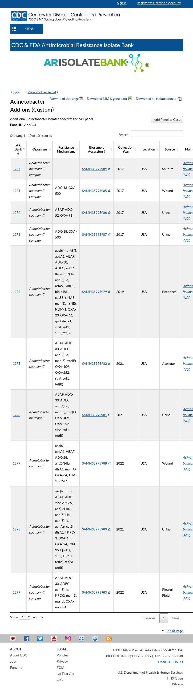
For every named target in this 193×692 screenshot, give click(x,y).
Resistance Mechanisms (66, 149)
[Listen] (81, 639)
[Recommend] (27, 639)
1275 (16, 363)
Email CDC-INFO (170, 662)
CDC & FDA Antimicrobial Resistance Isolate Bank (72, 45)
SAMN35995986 (94, 212)
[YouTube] (54, 639)
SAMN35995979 (94, 292)
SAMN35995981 (94, 415)
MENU (30, 29)
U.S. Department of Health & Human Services (150, 672)
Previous (148, 618)
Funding (16, 667)
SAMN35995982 (94, 363)
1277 (16, 463)
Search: (124, 135)
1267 (16, 169)
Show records (26, 617)
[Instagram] (68, 639)
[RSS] (109, 639)
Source (170, 149)
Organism (39, 149)
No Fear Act (65, 674)
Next (175, 618)
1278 (16, 529)
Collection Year (125, 149)
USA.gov (177, 684)
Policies (62, 655)
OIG (60, 680)
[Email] (13, 639)
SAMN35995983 (94, 592)
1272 (16, 212)
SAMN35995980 (94, 529)
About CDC (18, 655)
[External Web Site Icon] (109, 169)
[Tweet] (40, 639)
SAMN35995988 (94, 463)
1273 (16, 234)
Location (148, 149)
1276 (16, 415)
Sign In (122, 3)
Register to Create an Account (159, 3)
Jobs (13, 661)
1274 (16, 292)
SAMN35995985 (94, 191)
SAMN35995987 (94, 234)
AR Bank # (18, 149)
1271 (16, 191)
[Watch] (95, 639)
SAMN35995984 (94, 169)
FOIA (60, 667)
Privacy (62, 661)
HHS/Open (175, 678)
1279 (16, 592)
